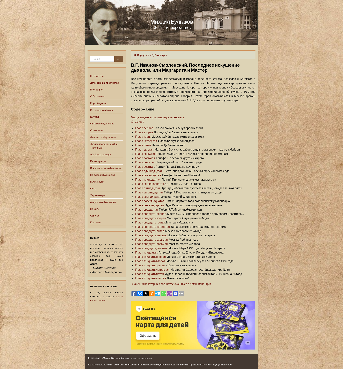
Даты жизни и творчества (104, 82)
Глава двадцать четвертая (152, 226)
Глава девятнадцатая (149, 205)
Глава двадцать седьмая (151, 239)
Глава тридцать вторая (150, 261)
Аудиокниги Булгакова (103, 201)
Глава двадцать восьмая (151, 243)
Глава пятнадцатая (148, 188)
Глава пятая (143, 145)
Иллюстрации (98, 161)
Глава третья (143, 136)
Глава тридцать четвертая (152, 269)
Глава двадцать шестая (150, 235)
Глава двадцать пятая (149, 231)
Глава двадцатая (146, 209)
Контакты (95, 222)
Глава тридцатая (146, 252)
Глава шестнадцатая (149, 192)
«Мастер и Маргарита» (103, 137)
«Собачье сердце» (100, 154)
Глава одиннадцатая (149, 171)
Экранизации (98, 195)
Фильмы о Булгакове (102, 123)
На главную (97, 75)
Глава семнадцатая (148, 196)
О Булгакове (97, 96)
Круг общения (98, 103)
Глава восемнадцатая (149, 201)
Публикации (97, 181)
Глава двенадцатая (148, 175)
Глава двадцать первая (150, 213)
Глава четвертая (146, 140)
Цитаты (94, 116)
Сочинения (96, 130)
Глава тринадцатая (148, 179)
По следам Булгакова (102, 174)
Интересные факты (101, 109)
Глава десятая (144, 166)
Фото (93, 188)
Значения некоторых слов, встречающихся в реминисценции (171, 284)
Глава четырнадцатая (149, 183)
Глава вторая (144, 132)
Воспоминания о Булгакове (106, 167)
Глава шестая (144, 149)
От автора (137, 121)
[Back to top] (334, 360)
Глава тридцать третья (150, 265)
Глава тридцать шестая (150, 278)
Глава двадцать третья (150, 222)
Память (94, 208)
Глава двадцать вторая (150, 218)
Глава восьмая (145, 158)
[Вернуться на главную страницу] (171, 22)
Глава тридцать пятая (149, 273)
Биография (96, 89)
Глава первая (144, 128)
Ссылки (94, 215)
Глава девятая (145, 162)
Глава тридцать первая (150, 256)
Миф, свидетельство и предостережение (157, 117)
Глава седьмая (145, 153)
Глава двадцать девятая (151, 248)
